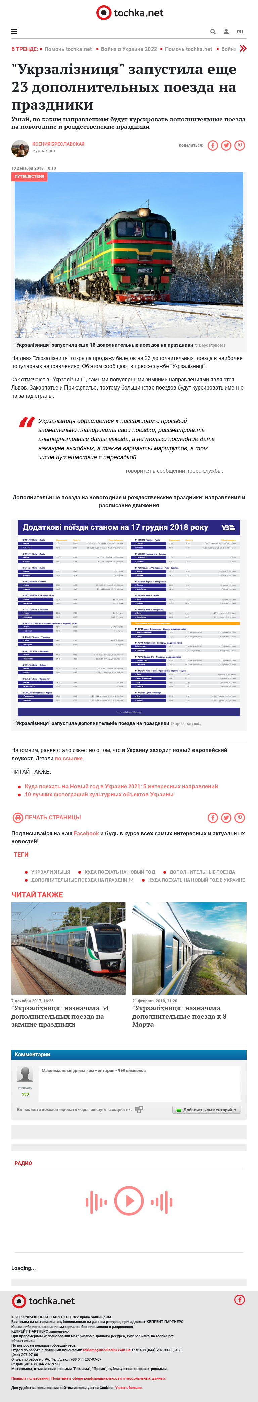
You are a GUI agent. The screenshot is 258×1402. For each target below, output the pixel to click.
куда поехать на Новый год (120, 872)
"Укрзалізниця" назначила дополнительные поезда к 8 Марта (179, 1016)
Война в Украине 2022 (129, 49)
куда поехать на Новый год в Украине (196, 880)
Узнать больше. (129, 1388)
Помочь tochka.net (69, 49)
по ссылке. (69, 758)
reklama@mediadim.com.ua (106, 1350)
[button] (226, 31)
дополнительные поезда (202, 872)
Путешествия (29, 176)
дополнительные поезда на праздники (82, 880)
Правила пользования (30, 1378)
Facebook (86, 833)
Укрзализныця (50, 872)
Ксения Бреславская (58, 144)
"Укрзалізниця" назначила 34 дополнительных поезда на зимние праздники (60, 1016)
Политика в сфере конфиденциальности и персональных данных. (108, 1378)
